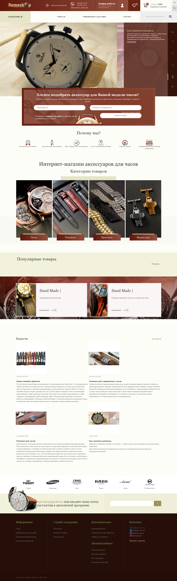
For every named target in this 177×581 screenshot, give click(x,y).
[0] (134, 5)
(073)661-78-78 (82, 5)
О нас (18, 529)
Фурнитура (143, 237)
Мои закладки (97, 558)
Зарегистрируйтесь (49, 501)
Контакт (127, 17)
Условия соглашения (24, 541)
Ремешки (70, 237)
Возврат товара (60, 533)
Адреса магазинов (58, 5)
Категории (14, 17)
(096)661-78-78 (82, 3)
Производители (98, 529)
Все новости (156, 339)
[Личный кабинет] (122, 7)
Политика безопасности (26, 537)
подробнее (131, 54)
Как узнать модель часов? (131, 112)
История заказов (98, 554)
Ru (174, 8)
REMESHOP (137, 536)
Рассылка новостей (99, 562)
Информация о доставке (94, 17)
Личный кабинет (98, 550)
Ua (174, 2)
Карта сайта (59, 537)
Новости (61, 17)
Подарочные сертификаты (102, 533)
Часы (34, 237)
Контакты (58, 529)
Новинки (155, 264)
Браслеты (107, 237)
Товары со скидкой (99, 537)
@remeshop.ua (138, 533)
